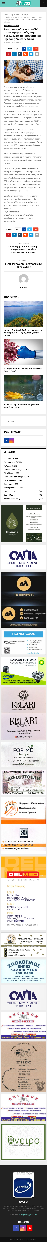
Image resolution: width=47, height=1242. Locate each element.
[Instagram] (23, 1228)
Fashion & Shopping (12, 499)
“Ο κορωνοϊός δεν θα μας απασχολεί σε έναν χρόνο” (23, 370)
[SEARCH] (40, 421)
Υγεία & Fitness (10, 480)
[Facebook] (16, 1228)
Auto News (8, 484)
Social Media (9, 495)
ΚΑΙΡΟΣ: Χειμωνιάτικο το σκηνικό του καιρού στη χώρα (21, 406)
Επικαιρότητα (10, 462)
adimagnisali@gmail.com (28, 1215)
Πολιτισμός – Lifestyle (13, 470)
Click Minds (8, 473)
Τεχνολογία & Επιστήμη (11, 25)
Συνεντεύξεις (9, 491)
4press (8, 43)
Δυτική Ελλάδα (10, 488)
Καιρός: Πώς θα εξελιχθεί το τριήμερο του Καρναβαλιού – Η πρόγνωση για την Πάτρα (23, 333)
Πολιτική (7, 466)
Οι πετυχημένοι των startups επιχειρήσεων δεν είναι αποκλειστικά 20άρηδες (23, 249)
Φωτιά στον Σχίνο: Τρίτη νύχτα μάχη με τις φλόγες (23, 265)
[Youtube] (29, 1228)
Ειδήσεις (7, 459)
